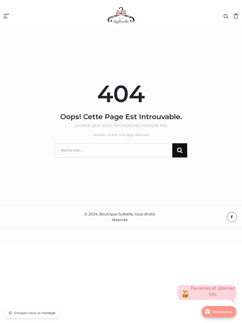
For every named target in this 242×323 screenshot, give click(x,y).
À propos (13, 217)
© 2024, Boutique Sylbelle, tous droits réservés (119, 217)
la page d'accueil (135, 135)
